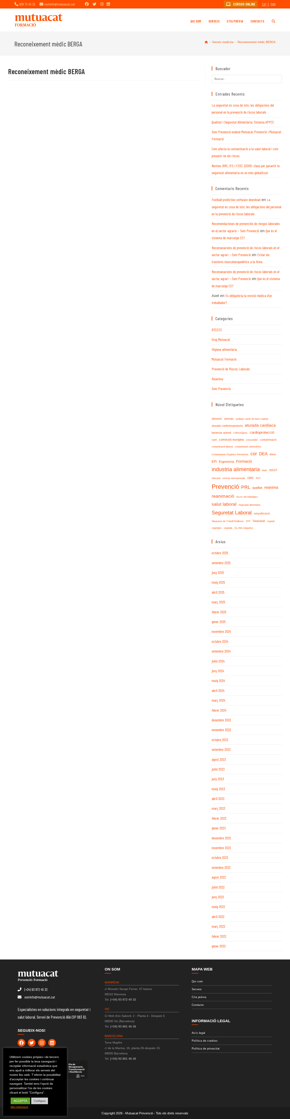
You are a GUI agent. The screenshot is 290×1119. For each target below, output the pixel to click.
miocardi (216, 478)
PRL (245, 487)
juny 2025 (218, 572)
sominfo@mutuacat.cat (59, 4)
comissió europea (231, 439)
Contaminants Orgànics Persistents (230, 454)
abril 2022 (218, 916)
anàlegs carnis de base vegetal (252, 419)
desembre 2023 (221, 720)
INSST (273, 470)
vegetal (271, 521)
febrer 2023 (219, 818)
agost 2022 (219, 877)
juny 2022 (218, 896)
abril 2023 (218, 798)
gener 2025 (219, 621)
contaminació (268, 439)
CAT (264, 4)
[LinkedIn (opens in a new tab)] (108, 4)
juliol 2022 (218, 887)
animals (229, 418)
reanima (271, 487)
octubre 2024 (220, 641)
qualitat (257, 487)
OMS (250, 478)
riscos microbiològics (247, 497)
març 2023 (218, 808)
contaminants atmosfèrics (248, 446)
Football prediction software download (236, 199)
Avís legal (198, 1032)
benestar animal (221, 432)
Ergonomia (226, 461)
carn (214, 439)
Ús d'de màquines (244, 528)
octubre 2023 (220, 739)
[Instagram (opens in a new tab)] (102, 4)
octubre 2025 (220, 552)
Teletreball (258, 521)
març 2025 (218, 602)
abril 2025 (218, 592)
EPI (214, 461)
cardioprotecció (262, 432)
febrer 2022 (219, 936)
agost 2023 (219, 759)
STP (248, 521)
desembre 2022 (221, 838)
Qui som (197, 981)
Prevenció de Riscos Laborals (231, 369)
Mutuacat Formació (224, 359)
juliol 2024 (218, 661)
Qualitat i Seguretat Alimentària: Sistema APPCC (243, 122)
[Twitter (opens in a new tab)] (94, 4)
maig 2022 (218, 906)
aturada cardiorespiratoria (227, 425)
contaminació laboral (222, 446)
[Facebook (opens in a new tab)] (87, 4)
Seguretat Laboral (232, 512)
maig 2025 (218, 582)
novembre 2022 (221, 847)
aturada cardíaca (260, 425)
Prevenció (225, 486)
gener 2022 (219, 946)
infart (264, 470)
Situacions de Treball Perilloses (228, 521)
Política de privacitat (206, 1048)
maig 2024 (218, 680)
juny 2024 (218, 670)
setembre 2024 (221, 651)
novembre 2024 (221, 631)
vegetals (228, 528)
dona (273, 454)
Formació (244, 461)
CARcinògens (240, 433)
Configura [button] (39, 1100)
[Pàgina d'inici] (206, 42)
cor (254, 453)
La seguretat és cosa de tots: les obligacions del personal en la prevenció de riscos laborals (246, 206)
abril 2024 (218, 690)
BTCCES (217, 329)
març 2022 (218, 926)
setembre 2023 (221, 749)
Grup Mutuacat (221, 339)
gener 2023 (219, 828)
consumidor (252, 440)
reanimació (223, 496)
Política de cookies (205, 1040)
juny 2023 (218, 778)
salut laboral (224, 504)
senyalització (262, 513)
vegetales (217, 528)
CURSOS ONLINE (243, 4)
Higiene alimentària (224, 349)
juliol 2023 (218, 769)
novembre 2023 (221, 729)
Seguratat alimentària (249, 505)
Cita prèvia (199, 997)
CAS (273, 4)
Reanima (217, 378)
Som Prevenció (221, 388)
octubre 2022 (220, 857)
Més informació (19, 1107)
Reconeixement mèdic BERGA (257, 42)
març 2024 (218, 700)
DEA (263, 453)
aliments (217, 418)
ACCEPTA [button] (20, 1100)
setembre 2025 (221, 562)
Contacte (198, 1005)
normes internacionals (233, 478)
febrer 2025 (219, 611)
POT (258, 478)
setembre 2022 (221, 867)
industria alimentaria (236, 469)
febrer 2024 (219, 710)
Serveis (197, 989)
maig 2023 (218, 788)
